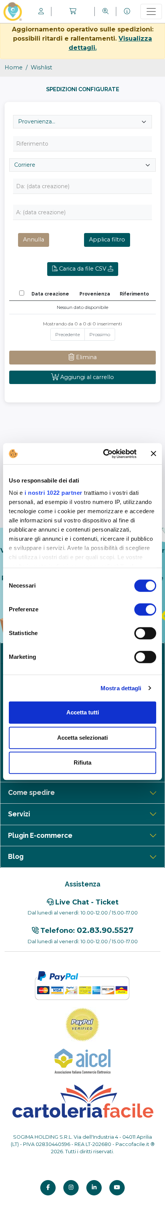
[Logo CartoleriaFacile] (82, 1100)
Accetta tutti (82, 712)
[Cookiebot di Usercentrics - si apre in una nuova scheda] (104, 454)
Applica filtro (107, 239)
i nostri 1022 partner (53, 492)
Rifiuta (82, 762)
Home (14, 67)
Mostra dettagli (121, 688)
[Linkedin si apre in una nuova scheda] (94, 1187)
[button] (72, 11)
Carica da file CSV (83, 268)
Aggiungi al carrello (86, 377)
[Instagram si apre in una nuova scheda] (71, 1187)
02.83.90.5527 (105, 930)
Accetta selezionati (82, 737)
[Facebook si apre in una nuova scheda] (48, 1187)
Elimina (85, 357)
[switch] (145, 609)
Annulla (33, 239)
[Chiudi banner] (153, 453)
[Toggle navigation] (151, 11)
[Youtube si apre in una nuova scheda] (117, 1187)
